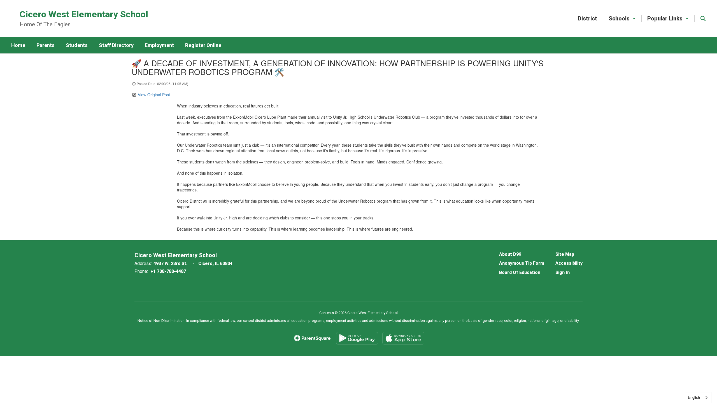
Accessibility (569, 263)
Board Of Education (519, 272)
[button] (622, 18)
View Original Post (154, 94)
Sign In (562, 272)
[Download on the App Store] (403, 338)
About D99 (510, 254)
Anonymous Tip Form (521, 263)
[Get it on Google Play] (357, 338)
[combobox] (698, 397)
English (694, 397)
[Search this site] (703, 18)
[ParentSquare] (312, 338)
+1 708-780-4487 (168, 271)
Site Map (564, 254)
